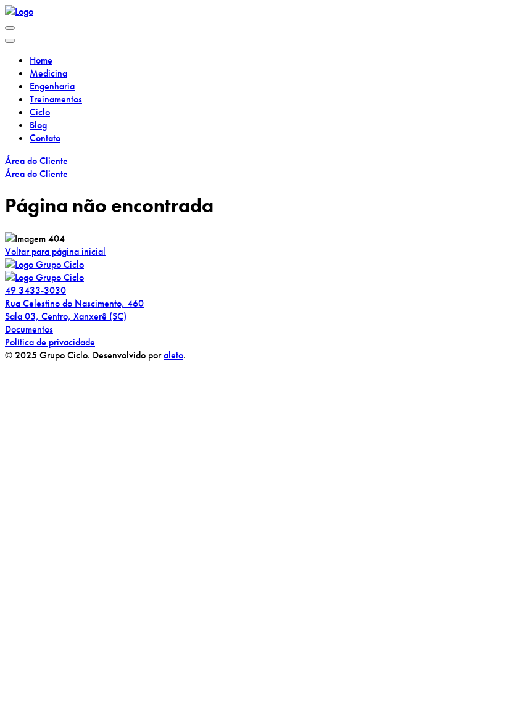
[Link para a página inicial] (19, 11)
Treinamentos (56, 99)
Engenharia (52, 86)
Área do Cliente (36, 160)
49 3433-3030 (35, 290)
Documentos (29, 329)
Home (41, 60)
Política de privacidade (50, 342)
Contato (45, 137)
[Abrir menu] (10, 28)
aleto (173, 355)
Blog (38, 124)
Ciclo (40, 111)
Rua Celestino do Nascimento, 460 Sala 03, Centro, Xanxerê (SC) (74, 310)
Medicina (48, 73)
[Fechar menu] (10, 41)
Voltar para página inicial (55, 251)
